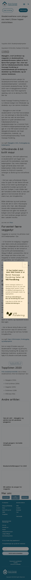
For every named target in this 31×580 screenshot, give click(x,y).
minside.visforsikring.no (13, 303)
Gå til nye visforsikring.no (13, 297)
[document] (15, 290)
